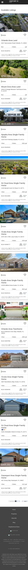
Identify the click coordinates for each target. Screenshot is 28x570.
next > (25, 501)
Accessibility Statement (12, 541)
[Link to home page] (14, 2)
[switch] (25, 35)
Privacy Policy (19, 539)
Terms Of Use (7, 539)
